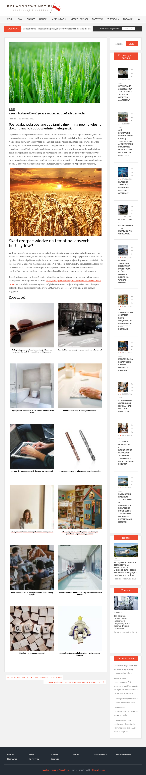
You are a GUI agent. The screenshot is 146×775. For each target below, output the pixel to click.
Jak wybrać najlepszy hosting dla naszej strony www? (36, 677)
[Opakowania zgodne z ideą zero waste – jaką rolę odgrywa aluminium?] (123, 72)
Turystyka (113, 19)
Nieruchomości (79, 19)
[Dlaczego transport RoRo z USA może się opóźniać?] (78, 28)
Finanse (31, 19)
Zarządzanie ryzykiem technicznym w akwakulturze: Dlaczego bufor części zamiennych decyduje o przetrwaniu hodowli (125, 508)
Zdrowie (127, 19)
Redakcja (12, 119)
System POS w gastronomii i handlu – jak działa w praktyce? (125, 406)
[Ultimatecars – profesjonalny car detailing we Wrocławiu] (123, 209)
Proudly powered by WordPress (55, 770)
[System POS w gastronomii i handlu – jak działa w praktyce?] (123, 386)
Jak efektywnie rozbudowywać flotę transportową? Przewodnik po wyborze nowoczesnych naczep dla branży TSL (126, 685)
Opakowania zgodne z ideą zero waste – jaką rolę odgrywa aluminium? (125, 669)
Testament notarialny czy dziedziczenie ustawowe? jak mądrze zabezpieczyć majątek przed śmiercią (125, 453)
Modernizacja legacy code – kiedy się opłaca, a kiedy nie (125, 364)
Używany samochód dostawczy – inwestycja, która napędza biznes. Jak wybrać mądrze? (125, 726)
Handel (43, 19)
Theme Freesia (98, 770)
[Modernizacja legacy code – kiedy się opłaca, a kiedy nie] (123, 345)
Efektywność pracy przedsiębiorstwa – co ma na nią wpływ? (73, 682)
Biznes (10, 19)
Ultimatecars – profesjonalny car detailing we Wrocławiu (126, 711)
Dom (20, 19)
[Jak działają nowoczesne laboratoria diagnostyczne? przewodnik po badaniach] (126, 603)
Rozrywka (97, 19)
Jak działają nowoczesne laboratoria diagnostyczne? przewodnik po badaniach (122, 622)
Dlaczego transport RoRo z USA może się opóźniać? (123, 187)
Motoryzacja (59, 19)
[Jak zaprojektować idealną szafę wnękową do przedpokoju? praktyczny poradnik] (123, 299)
